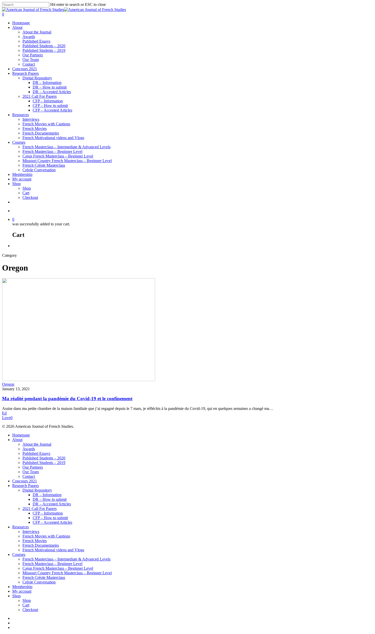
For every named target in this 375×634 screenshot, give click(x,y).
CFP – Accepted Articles (52, 110)
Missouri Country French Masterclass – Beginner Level (67, 161)
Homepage (21, 23)
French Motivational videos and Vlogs (53, 138)
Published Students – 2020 (43, 46)
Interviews (30, 119)
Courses (18, 142)
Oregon (8, 384)
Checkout (30, 197)
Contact (28, 64)
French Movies (34, 128)
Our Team (30, 59)
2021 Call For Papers (39, 96)
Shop (16, 183)
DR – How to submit (50, 87)
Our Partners (32, 55)
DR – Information (47, 82)
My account (21, 179)
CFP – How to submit (50, 105)
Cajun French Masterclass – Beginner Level (57, 156)
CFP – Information (48, 101)
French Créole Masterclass (43, 165)
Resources (20, 115)
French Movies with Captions (46, 124)
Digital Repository (37, 78)
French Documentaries (40, 133)
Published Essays (36, 41)
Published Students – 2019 (43, 50)
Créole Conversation (39, 170)
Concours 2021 (24, 69)
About (17, 27)
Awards (28, 36)
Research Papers (25, 73)
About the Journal (36, 32)
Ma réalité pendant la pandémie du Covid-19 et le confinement (67, 398)
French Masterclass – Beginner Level (52, 151)
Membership (22, 174)
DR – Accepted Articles (52, 92)
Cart (25, 193)
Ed (4, 413)
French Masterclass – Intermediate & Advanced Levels (66, 147)
